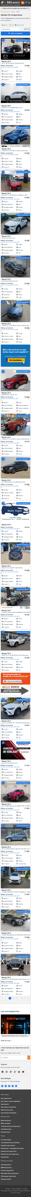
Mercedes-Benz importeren (10, 1173)
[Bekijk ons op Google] (19, 1071)
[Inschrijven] (28, 1057)
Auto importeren (6, 1098)
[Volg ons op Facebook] (10, 1071)
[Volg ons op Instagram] (6, 1071)
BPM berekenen (6, 1120)
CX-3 (10, 25)
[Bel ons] (22, 2)
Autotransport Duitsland (8, 1113)
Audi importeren (6, 1165)
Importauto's (5, 1104)
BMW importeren (6, 1167)
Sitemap (8, 1188)
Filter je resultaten (17, 33)
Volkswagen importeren (8, 1176)
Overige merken (6, 1179)
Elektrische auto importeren (10, 1154)
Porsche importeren (7, 1170)
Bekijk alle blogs (5, 1040)
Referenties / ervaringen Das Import (12, 1148)
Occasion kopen (6, 1140)
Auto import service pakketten (10, 1101)
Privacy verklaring (16, 1188)
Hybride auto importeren (8, 1151)
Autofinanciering (6, 1129)
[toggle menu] (29, 2)
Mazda (3, 25)
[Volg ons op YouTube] (23, 1071)
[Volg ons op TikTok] (15, 1071)
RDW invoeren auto (7, 1110)
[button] (2, 1026)
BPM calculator (6, 1123)
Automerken (5, 1157)
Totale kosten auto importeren (10, 1126)
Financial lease (5, 1132)
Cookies (25, 1188)
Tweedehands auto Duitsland (10, 1142)
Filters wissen (20, 25)
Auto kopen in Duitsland (8, 1107)
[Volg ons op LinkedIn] (2, 1071)
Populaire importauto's (8, 1145)
